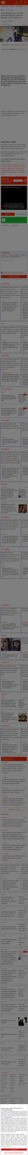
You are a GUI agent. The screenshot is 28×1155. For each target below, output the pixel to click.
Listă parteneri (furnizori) (6, 1146)
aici (16, 1125)
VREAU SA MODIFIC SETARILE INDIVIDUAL (14, 1152)
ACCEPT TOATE (14, 1149)
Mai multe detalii (8, 1117)
